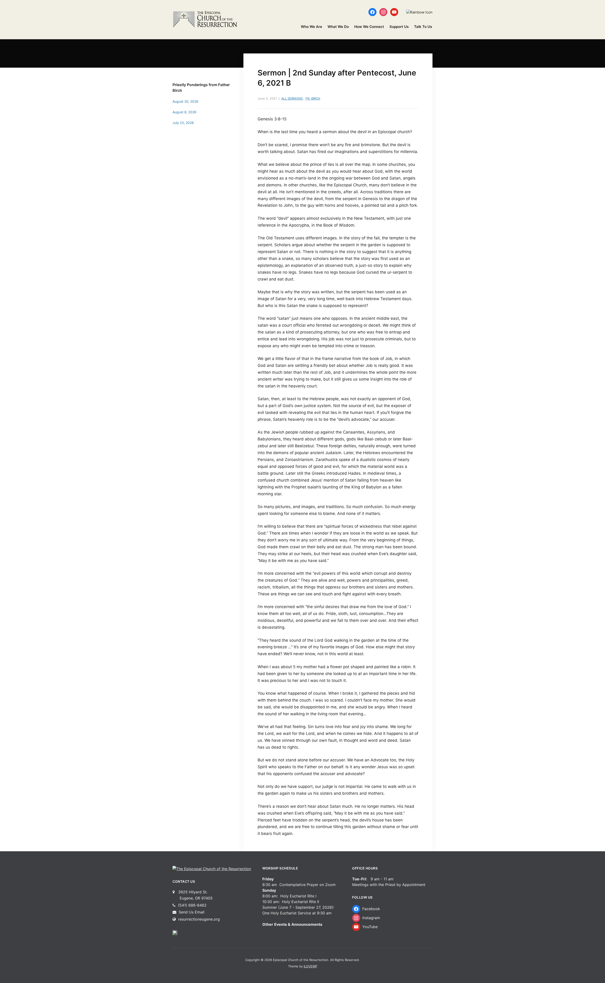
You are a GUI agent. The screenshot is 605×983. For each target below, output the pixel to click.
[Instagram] (383, 11)
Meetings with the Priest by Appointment (388, 884)
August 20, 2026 (185, 101)
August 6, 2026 (184, 112)
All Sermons (292, 98)
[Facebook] (372, 11)
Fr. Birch (313, 98)
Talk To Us (423, 26)
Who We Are (311, 26)
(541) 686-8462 (192, 905)
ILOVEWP (310, 966)
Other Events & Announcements (292, 924)
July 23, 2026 (183, 123)
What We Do (338, 26)
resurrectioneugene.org (199, 919)
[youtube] (394, 11)
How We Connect (369, 26)
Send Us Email (190, 912)
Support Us (399, 26)
